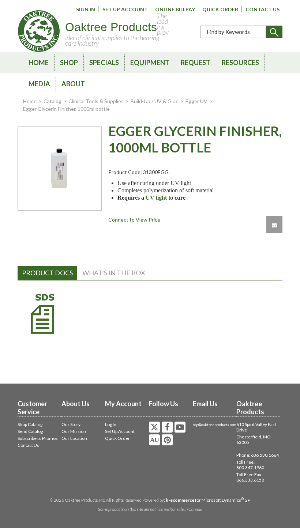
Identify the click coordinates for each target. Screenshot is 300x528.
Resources (240, 63)
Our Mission (73, 431)
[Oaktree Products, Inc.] (39, 31)
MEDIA (39, 84)
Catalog (52, 101)
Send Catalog (30, 431)
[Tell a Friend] (274, 224)
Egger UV (196, 101)
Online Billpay (175, 9)
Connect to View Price (134, 219)
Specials (104, 63)
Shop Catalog (30, 424)
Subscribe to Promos (38, 438)
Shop (69, 63)
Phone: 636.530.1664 (257, 455)
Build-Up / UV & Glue (155, 101)
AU (154, 440)
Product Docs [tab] (47, 273)
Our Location (74, 438)
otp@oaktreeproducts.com (214, 424)
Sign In (85, 9)
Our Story (70, 424)
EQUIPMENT (149, 63)
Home (39, 63)
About (73, 84)
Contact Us (262, 9)
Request (195, 63)
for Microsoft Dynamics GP (208, 500)
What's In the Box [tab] (113, 273)
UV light (156, 198)
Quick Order (220, 9)
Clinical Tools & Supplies (96, 101)
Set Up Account (125, 9)
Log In (110, 424)
